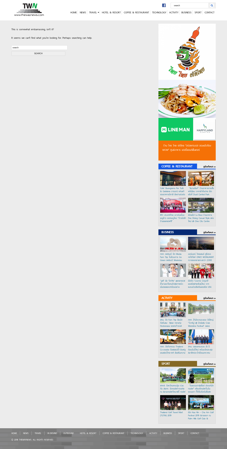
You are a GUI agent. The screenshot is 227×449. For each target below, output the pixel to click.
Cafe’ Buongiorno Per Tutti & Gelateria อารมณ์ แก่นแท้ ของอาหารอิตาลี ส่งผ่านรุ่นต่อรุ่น (172, 191)
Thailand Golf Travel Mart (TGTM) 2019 (171, 414)
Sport (198, 12)
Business (186, 12)
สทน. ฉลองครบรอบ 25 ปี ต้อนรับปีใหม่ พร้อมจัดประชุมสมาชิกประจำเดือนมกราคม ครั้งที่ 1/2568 (200, 349)
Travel (93, 12)
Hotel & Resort (111, 12)
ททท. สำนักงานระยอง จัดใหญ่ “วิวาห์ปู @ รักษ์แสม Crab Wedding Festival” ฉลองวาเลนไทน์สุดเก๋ (200, 322)
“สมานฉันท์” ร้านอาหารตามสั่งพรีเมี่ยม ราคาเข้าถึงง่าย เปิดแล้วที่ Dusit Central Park (201, 191)
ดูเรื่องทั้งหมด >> (209, 166)
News (83, 12)
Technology (159, 12)
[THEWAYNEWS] (29, 15)
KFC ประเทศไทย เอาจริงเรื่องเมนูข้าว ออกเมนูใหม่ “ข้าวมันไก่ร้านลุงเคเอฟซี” (173, 217)
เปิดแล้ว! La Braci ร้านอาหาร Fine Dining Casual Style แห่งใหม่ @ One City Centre (201, 217)
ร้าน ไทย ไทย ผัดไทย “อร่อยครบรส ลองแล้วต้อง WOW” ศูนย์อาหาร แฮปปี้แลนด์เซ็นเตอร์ (186, 147)
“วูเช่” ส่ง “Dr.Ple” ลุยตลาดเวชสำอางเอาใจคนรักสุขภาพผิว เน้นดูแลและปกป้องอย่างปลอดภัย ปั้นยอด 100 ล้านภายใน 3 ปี (172, 283)
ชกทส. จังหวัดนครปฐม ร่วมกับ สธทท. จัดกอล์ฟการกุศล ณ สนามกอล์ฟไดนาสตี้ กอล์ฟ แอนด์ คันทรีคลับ (172, 388)
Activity (173, 12)
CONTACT (209, 12)
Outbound (68, 433)
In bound (52, 433)
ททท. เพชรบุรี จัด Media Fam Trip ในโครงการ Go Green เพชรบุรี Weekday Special (171, 256)
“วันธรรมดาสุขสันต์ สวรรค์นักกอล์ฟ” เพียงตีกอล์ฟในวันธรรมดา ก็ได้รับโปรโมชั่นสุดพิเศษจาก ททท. (201, 388)
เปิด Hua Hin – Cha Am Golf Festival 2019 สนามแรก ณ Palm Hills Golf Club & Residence (201, 415)
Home (73, 12)
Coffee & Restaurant (136, 12)
